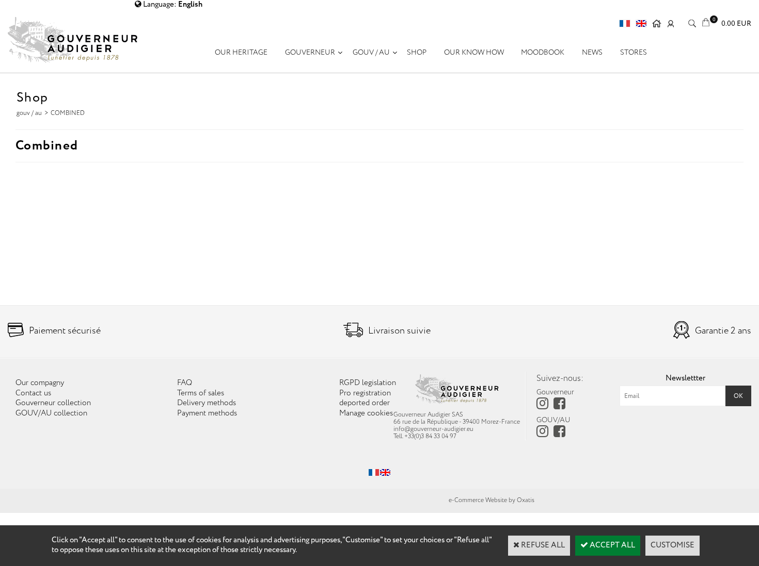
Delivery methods (206, 403)
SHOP (416, 52)
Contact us (33, 393)
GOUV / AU (371, 52)
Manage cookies (366, 413)
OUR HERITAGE (241, 52)
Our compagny (39, 383)
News (592, 52)
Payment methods (207, 413)
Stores (633, 52)
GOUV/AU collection (51, 413)
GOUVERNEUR (310, 52)
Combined (68, 113)
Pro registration (365, 393)
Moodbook (542, 52)
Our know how (474, 52)
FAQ (184, 383)
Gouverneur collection (53, 403)
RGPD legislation (367, 383)
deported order (364, 403)
